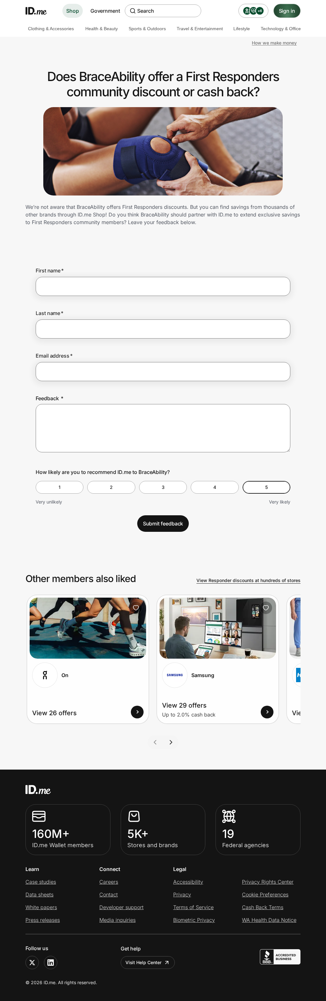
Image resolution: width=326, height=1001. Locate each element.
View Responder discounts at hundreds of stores (248, 580)
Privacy (182, 894)
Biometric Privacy (194, 920)
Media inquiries (117, 920)
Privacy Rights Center (268, 882)
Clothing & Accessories (51, 28)
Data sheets (39, 894)
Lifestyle (241, 28)
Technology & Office (281, 28)
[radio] (59, 487)
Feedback (49, 398)
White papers (41, 907)
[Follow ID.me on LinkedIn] (50, 962)
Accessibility (188, 882)
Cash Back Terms (262, 907)
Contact (108, 894)
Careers (108, 882)
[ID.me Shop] (40, 11)
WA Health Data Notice (269, 920)
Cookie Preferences (265, 894)
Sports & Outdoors (147, 28)
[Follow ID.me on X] (32, 962)
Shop (72, 11)
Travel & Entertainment (200, 28)
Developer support (121, 907)
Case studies (40, 882)
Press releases (42, 920)
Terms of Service (193, 907)
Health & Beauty (101, 28)
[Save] (136, 607)
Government (105, 11)
